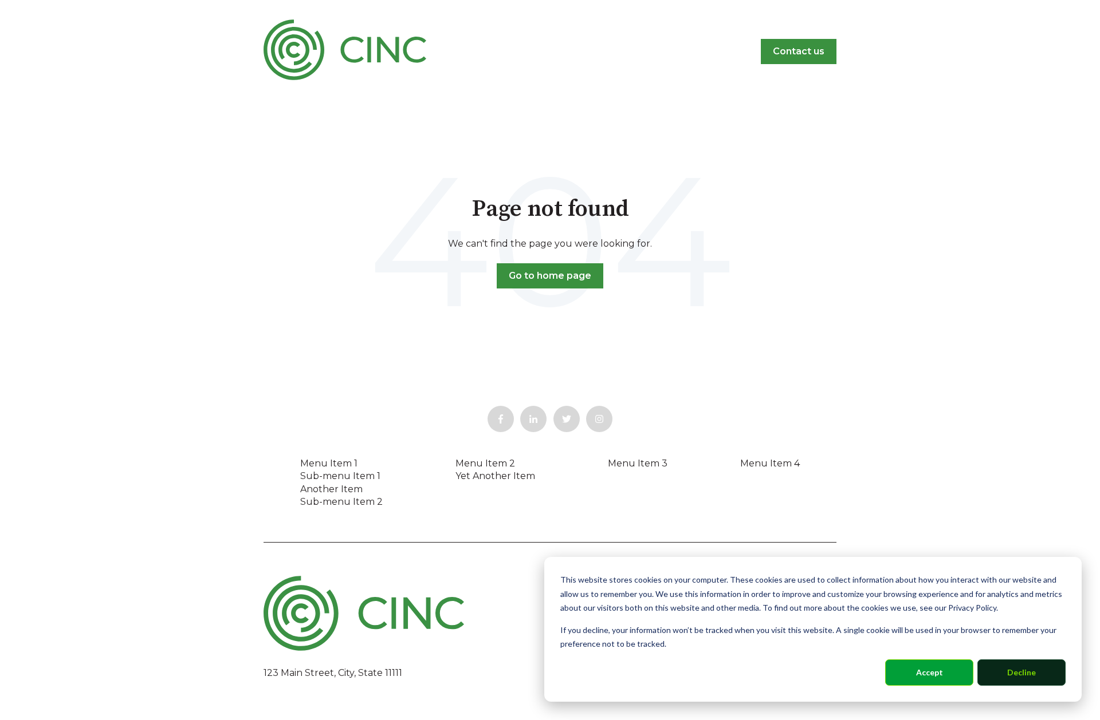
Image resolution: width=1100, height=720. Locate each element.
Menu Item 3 (637, 463)
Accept (929, 672)
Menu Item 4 (770, 463)
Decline (1021, 672)
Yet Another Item (495, 475)
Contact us (798, 51)
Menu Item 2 (485, 463)
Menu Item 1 (329, 463)
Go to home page (550, 275)
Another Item (331, 489)
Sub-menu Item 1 (340, 475)
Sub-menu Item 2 (341, 501)
